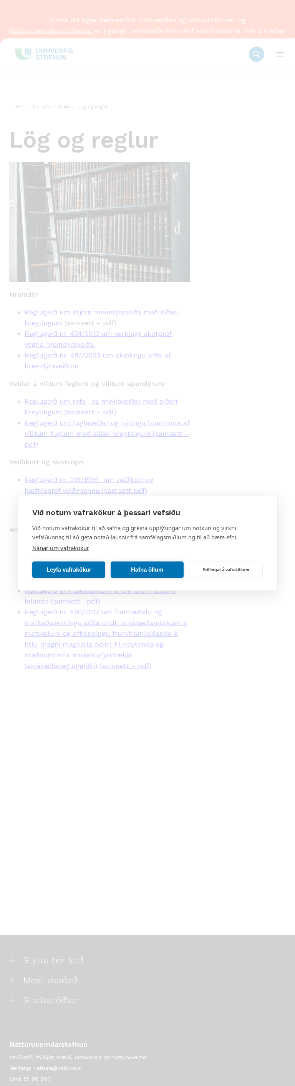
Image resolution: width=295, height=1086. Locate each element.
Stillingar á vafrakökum (226, 569)
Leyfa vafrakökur (68, 569)
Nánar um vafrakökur (60, 547)
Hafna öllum (147, 569)
